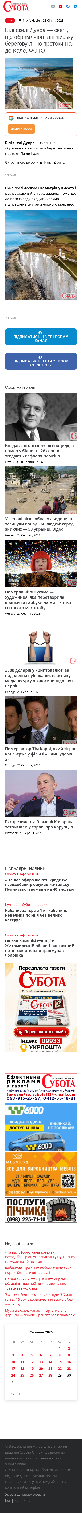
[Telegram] (75, 6)
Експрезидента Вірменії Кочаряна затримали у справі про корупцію (39, 824)
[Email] (53, 6)
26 (32, 1375)
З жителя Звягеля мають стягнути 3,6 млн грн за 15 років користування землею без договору (39, 1299)
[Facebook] (68, 6)
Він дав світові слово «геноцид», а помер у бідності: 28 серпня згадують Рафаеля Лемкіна (39, 451)
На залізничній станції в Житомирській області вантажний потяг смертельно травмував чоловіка (39, 948)
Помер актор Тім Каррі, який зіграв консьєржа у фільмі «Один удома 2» (40, 754)
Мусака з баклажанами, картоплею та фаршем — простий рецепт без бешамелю (40, 1312)
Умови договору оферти (25, 1494)
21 (50, 1368)
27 (41, 1375)
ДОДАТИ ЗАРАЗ (21, 128)
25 (22, 1375)
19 (32, 1368)
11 (22, 1362)
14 (50, 1362)
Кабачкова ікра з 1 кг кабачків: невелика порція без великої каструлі (36, 915)
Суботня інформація (21, 874)
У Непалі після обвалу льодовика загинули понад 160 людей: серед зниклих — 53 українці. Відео (39, 524)
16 (69, 1362)
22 (60, 1368)
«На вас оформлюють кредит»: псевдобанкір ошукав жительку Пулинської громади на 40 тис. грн (39, 884)
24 (13, 1375)
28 (50, 1375)
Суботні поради (35, 904)
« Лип (15, 1393)
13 (41, 1362)
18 (22, 1368)
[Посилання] (16, 6)
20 (41, 1368)
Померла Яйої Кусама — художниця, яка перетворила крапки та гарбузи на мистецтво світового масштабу (38, 599)
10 (13, 1362)
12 (32, 1362)
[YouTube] (60, 6)
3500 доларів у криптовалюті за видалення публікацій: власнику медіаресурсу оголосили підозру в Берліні (39, 678)
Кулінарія (12, 904)
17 (13, 1368)
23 (69, 1368)
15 (60, 1362)
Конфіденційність (19, 1500)
